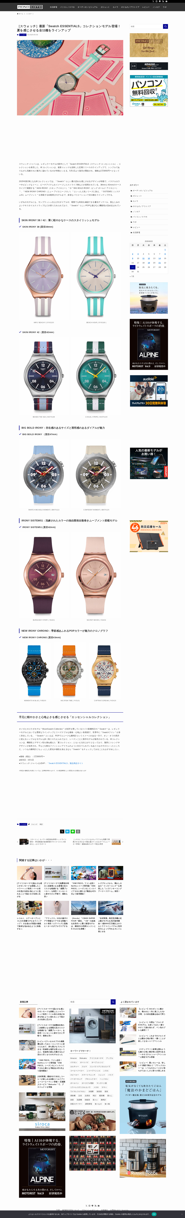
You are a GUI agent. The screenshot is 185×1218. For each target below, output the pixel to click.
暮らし (109, 1096)
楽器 (72, 1100)
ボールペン (74, 1083)
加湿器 (99, 1091)
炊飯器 (87, 1100)
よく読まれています (130, 1002)
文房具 (87, 1096)
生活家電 (136, 232)
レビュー (136, 227)
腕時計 (103, 1100)
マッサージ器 (102, 1083)
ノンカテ (23, 34)
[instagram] (156, 1)
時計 (41, 824)
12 (149, 258)
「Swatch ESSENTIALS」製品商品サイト (65, 763)
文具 (80, 1096)
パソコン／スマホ (140, 217)
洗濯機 (79, 1100)
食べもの (98, 1104)
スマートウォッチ (88, 1075)
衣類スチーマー (76, 1104)
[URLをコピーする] (78, 831)
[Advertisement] (70, 137)
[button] (62, 831)
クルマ (84, 1066)
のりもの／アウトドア (142, 206)
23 (133, 267)
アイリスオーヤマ (96, 1058)
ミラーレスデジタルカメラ (80, 1087)
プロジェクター (91, 1079)
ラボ (135, 222)
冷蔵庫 (91, 1091)
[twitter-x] (153, 1)
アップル (109, 1058)
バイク (110, 1075)
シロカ (105, 1071)
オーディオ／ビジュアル (143, 191)
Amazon (73, 1058)
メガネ (96, 1087)
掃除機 (72, 1096)
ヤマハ (104, 1087)
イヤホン (73, 1062)
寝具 (106, 1091)
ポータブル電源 (88, 1083)
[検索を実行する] (165, 26)
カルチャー (74, 1066)
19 (149, 263)
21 (160, 263)
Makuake (83, 1058)
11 (143, 258)
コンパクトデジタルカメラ (100, 1066)
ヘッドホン (104, 1079)
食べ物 (107, 1104)
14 (160, 258)
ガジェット (137, 196)
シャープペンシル (93, 1071)
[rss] (163, 1)
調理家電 (88, 1104)
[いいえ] (182, 1214)
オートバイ (84, 1062)
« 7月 (132, 276)
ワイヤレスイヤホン (78, 1091)
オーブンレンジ (97, 1062)
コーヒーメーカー (77, 1071)
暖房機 (101, 1096)
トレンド (34, 824)
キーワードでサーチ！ (80, 1051)
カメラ (135, 201)
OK (154, 1214)
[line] (159, 1)
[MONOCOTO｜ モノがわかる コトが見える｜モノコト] (30, 7)
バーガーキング (76, 1079)
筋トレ (95, 1100)
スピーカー (74, 1075)
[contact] (166, 1)
